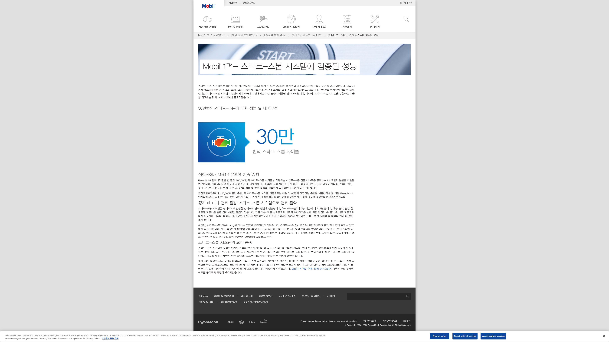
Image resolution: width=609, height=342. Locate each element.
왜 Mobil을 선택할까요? (244, 35)
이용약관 (406, 321)
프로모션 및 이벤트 (311, 296)
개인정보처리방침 (390, 321)
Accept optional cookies (493, 336)
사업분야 (233, 3)
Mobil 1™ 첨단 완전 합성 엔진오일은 (312, 268)
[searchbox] (375, 296)
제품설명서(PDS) (229, 302)
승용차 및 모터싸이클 (224, 296)
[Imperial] (264, 320)
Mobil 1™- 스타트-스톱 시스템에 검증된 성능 (353, 35)
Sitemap (203, 296)
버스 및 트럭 (247, 296)
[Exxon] (252, 321)
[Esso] (242, 321)
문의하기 (331, 296)
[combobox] (379, 296)
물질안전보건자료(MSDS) (255, 302)
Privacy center (439, 336)
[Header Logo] (208, 4)
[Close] (603, 336)
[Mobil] (231, 321)
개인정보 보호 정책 (110, 338)
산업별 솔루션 (265, 296)
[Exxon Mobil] (208, 322)
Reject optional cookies (465, 336)
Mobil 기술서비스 (287, 296)
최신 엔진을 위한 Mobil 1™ (306, 35)
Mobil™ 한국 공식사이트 (211, 35)
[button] (207, 22)
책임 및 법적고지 (369, 321)
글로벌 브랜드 (249, 3)
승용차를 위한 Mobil (274, 35)
